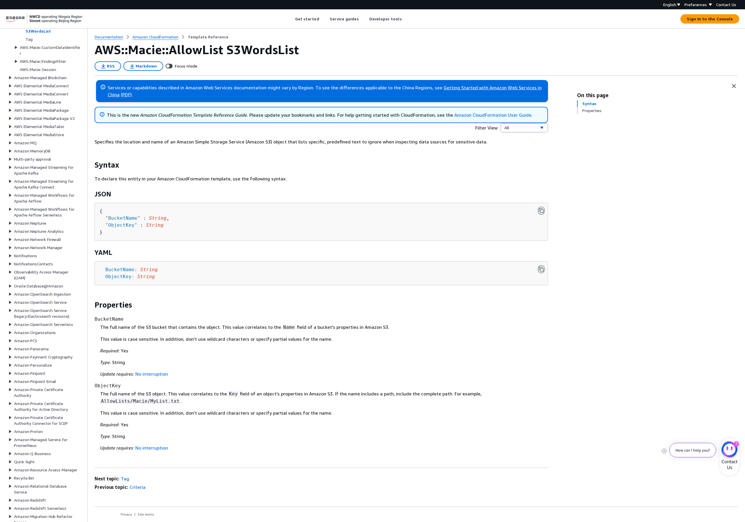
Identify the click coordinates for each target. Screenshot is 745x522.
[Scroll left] (290, 19)
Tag (125, 479)
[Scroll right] (406, 19)
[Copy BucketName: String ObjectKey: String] (541, 269)
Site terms (146, 514)
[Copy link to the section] (89, 165)
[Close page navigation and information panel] (734, 86)
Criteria (138, 487)
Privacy (126, 514)
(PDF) (126, 94)
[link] (208, 37)
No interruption (151, 374)
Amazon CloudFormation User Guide (492, 115)
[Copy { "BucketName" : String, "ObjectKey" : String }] (541, 211)
